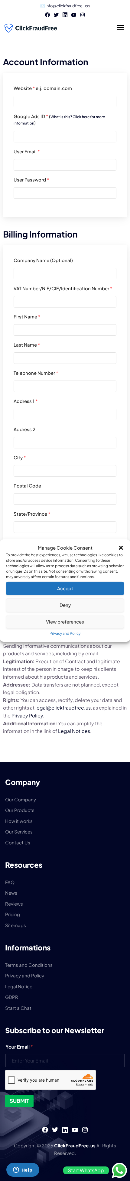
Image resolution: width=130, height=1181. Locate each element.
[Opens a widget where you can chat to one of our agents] (22, 1170)
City (20, 457)
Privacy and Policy (65, 633)
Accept (65, 588)
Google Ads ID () (59, 119)
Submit (19, 1100)
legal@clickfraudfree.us (63, 707)
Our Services (19, 831)
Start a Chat (18, 1008)
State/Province (32, 514)
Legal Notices (74, 731)
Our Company (20, 799)
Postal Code (27, 485)
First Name (27, 316)
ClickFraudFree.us (75, 1145)
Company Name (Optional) (43, 260)
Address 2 (24, 429)
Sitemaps (15, 925)
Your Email (19, 1047)
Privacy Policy (27, 715)
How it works (19, 821)
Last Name (27, 345)
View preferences (65, 621)
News (11, 893)
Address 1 (25, 401)
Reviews (14, 904)
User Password (31, 179)
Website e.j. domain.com (43, 88)
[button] (121, 548)
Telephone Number (36, 373)
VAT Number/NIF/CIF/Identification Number (63, 288)
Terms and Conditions (29, 965)
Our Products (19, 810)
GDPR (11, 997)
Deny (65, 605)
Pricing (12, 914)
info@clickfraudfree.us (67, 5)
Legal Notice (18, 986)
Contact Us (17, 842)
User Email (27, 151)
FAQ (10, 882)
